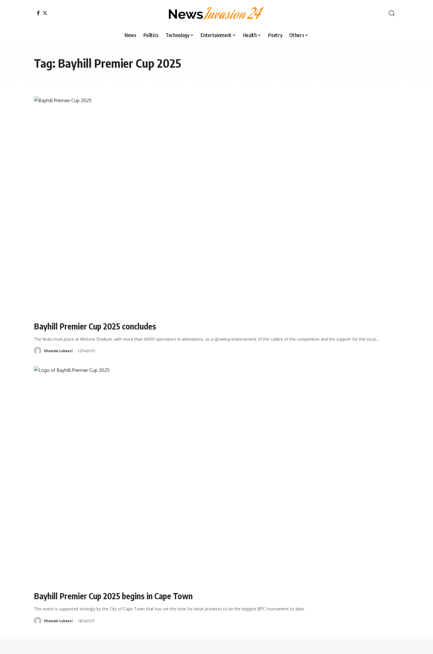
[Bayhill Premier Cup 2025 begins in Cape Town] (216, 475)
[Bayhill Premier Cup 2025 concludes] (216, 206)
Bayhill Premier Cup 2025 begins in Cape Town (113, 596)
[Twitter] (45, 13)
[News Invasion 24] (216, 13)
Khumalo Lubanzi (58, 350)
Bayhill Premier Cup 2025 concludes (95, 326)
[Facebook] (38, 13)
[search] (392, 13)
